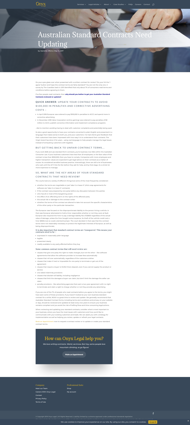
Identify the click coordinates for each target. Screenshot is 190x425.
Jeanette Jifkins (46, 51)
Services (80, 4)
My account (71, 392)
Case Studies (118, 4)
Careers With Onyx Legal (45, 392)
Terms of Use (41, 402)
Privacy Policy (41, 399)
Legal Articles (94, 4)
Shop (69, 388)
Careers (138, 4)
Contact (147, 4)
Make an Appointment (74, 354)
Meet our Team (42, 388)
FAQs (130, 4)
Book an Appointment (45, 321)
